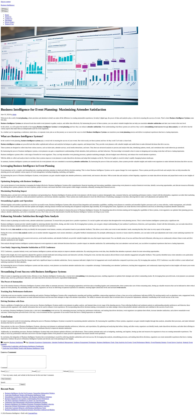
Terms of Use (9, 24)
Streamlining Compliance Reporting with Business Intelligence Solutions (28, 397)
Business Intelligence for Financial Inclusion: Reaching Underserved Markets (30, 410)
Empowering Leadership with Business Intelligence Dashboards (23, 346)
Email (34, 371)
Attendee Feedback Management (62, 342)
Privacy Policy (9, 22)
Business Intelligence (7, 5)
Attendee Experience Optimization (40, 342)
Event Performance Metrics (141, 342)
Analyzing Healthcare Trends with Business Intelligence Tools (25, 395)
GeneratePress (32, 413)
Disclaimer (8, 20)
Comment (4, 368)
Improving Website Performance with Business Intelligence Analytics (27, 406)
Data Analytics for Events (123, 342)
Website (65, 371)
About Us (8, 17)
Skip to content (6, 2)
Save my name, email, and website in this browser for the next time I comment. (28, 375)
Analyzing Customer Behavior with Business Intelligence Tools (25, 408)
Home (7, 15)
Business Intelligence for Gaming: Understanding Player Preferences (27, 399)
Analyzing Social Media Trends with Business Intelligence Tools (23, 348)
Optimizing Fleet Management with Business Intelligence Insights (26, 402)
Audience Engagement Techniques (85, 342)
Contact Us (8, 18)
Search (3, 382)
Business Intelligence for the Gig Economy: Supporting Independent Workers (30, 393)
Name (3, 371)
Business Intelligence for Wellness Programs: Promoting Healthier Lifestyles (29, 404)
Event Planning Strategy (158, 342)
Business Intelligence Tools (105, 342)
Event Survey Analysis (174, 342)
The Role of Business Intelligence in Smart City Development (25, 400)
